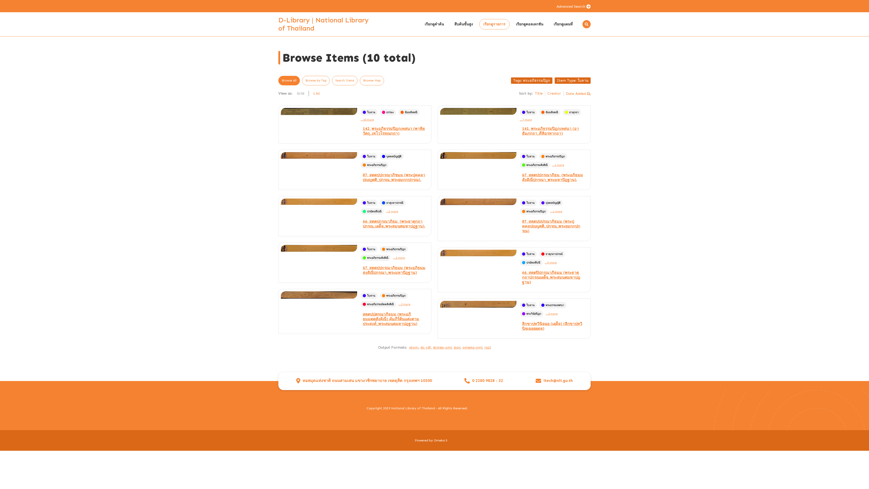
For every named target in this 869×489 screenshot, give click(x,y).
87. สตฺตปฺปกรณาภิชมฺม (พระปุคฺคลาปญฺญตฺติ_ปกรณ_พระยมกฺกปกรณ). (394, 177)
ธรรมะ (390, 112)
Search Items (344, 80)
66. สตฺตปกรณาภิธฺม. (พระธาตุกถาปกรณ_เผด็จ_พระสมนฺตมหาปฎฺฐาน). (394, 224)
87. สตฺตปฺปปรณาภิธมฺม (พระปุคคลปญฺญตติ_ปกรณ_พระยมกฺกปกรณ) (551, 226)
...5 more (392, 211)
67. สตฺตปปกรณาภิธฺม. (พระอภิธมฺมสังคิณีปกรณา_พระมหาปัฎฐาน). (552, 177)
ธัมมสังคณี (411, 112)
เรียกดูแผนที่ (563, 24)
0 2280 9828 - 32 (487, 380)
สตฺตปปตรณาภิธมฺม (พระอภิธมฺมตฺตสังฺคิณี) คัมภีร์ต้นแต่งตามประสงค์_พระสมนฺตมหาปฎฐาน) (391, 319)
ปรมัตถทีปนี (533, 262)
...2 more (399, 257)
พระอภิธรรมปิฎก (376, 165)
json (457, 347)
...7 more (526, 119)
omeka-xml (472, 347)
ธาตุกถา (574, 112)
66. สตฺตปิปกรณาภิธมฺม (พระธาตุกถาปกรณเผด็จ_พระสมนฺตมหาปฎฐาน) (551, 277)
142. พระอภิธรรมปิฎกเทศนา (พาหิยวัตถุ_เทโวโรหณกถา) (394, 131)
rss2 (487, 347)
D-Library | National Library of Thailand (323, 24)
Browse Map (372, 80)
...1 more (558, 165)
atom (413, 347)
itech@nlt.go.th (558, 380)
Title (539, 93)
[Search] (587, 24)
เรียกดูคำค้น (434, 24)
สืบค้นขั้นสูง (463, 24)
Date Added (576, 93)
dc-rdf (425, 347)
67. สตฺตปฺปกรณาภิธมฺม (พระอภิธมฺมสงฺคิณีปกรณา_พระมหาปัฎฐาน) (394, 270)
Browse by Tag (316, 80)
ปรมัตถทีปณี (374, 211)
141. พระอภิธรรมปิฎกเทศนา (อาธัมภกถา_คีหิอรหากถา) (550, 131)
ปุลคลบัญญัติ (553, 202)
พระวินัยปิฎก (533, 313)
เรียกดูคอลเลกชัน (529, 24)
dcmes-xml (442, 347)
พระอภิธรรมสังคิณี (537, 165)
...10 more (367, 119)
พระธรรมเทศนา (555, 305)
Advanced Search (570, 6)
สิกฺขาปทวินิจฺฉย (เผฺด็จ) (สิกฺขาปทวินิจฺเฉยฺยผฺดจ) (552, 326)
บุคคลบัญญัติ (393, 156)
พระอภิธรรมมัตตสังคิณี (380, 304)
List (316, 93)
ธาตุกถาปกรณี (394, 202)
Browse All (289, 80)
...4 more (552, 313)
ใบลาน (371, 112)
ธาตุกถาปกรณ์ (554, 254)
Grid (300, 93)
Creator (554, 93)
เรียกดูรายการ (494, 24)
